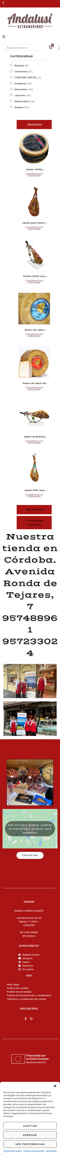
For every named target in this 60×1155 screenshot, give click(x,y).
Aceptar (30, 1125)
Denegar (30, 1134)
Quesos (19, 107)
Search (37, 48)
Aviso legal (51, 1151)
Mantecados (21, 101)
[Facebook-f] (25, 1018)
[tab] (34, 124)
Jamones (19, 95)
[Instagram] (31, 1018)
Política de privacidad (33, 1151)
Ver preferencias (30, 1144)
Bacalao (19, 65)
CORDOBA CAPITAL (25, 77)
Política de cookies (13, 1151)
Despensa (20, 83)
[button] (55, 1086)
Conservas (20, 71)
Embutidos (20, 89)
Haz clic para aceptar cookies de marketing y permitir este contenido (30, 829)
